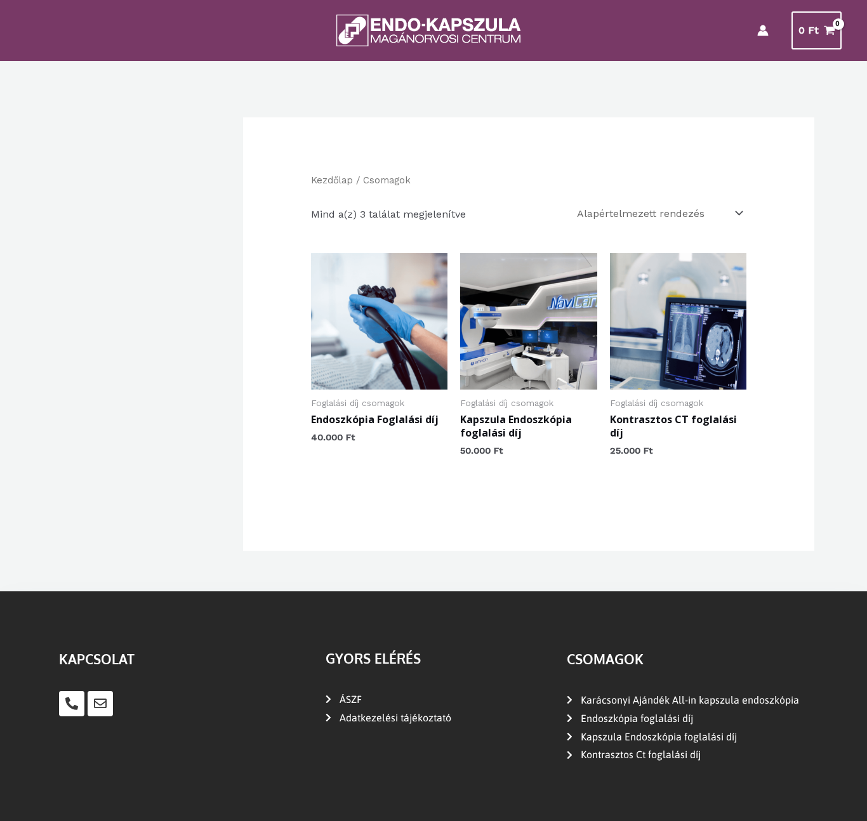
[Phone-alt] (71, 703)
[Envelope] (100, 703)
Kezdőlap (332, 180)
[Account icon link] (763, 30)
